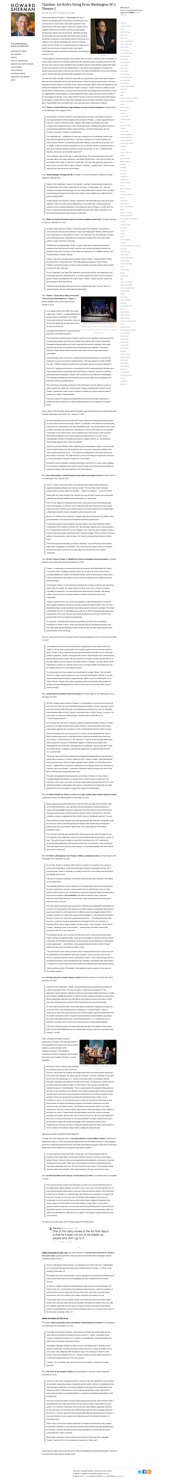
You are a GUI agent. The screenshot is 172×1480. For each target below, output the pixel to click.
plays (122, 279)
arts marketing (125, 80)
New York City (125, 252)
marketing (123, 228)
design (122, 155)
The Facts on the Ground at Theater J (61, 1372)
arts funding (124, 65)
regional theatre (125, 327)
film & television (125, 188)
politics (122, 294)
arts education (125, 62)
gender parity (124, 203)
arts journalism (125, 74)
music (122, 237)
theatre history (125, 357)
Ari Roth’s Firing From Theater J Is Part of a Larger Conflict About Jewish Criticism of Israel (81, 795)
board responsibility (126, 101)
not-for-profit (124, 255)
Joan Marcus (120, 1476)
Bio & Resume (16, 54)
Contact (14, 57)
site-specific (124, 339)
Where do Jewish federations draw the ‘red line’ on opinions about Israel (74, 219)
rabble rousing (125, 318)
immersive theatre (126, 212)
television (123, 351)
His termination (70, 895)
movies (122, 234)
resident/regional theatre (128, 330)
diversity (123, 170)
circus (122, 122)
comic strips (124, 131)
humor (122, 209)
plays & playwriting (126, 285)
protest (122, 309)
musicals (123, 243)
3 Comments (62, 13)
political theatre (125, 291)
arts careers (124, 59)
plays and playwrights (127, 288)
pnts (104, 1476)
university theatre (126, 375)
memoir (122, 230)
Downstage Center (18, 73)
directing (123, 164)
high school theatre (126, 206)
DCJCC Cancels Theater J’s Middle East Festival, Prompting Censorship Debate (77, 559)
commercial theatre (126, 134)
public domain (124, 312)
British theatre (124, 107)
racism (122, 324)
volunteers (123, 381)
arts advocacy (125, 56)
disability (123, 167)
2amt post (123, 23)
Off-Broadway (125, 261)
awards (122, 92)
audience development (127, 86)
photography (124, 276)
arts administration (126, 53)
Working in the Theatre (20, 77)
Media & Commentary (19, 61)
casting (122, 113)
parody (122, 273)
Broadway (123, 110)
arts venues (124, 83)
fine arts (123, 191)
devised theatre (125, 158)
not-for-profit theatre (126, 258)
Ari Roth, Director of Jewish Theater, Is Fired (63, 977)
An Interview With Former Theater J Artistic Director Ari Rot (69, 1176)
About (13, 80)
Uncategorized (125, 372)
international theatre (126, 215)
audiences (123, 89)
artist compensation (126, 41)
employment (124, 176)
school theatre (125, 333)
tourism (122, 369)
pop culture (124, 297)
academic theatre (126, 26)
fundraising (124, 200)
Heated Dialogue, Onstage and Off (59, 175)
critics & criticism (125, 152)
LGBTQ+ (123, 221)
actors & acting (125, 32)
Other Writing (16, 70)
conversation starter (127, 143)
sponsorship (124, 345)
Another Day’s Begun (19, 51)
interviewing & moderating (128, 219)
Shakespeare (124, 336)
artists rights (124, 47)
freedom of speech (126, 194)
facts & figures (125, 182)
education (123, 173)
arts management (126, 77)
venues (122, 378)
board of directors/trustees (129, 98)
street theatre (124, 348)
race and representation (128, 321)
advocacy (123, 38)
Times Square (125, 366)
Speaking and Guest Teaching (22, 64)
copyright (123, 146)
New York (123, 249)
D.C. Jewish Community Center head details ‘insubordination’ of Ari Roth (74, 1323)
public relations (125, 315)
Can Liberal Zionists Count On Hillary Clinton (88, 1139)
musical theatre (125, 239)
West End (123, 384)
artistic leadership (126, 44)
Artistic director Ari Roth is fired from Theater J (65, 694)
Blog (121, 95)
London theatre (125, 224)
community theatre (126, 137)
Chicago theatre (125, 119)
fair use (122, 185)
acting (122, 29)
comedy (123, 128)
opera (122, 267)
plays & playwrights (126, 282)
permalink (71, 13)
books (122, 104)
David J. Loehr (84, 1476)
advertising (124, 35)
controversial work (126, 140)
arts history (124, 68)
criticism (123, 149)
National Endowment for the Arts (130, 246)
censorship (124, 116)
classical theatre (125, 125)
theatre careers (125, 354)
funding (122, 197)
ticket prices (124, 360)
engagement (124, 179)
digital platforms (125, 161)
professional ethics (126, 306)
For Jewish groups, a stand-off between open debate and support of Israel (75, 475)
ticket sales (124, 363)
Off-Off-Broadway (126, 264)
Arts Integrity (16, 67)
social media (124, 342)
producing (123, 303)
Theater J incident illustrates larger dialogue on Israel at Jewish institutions (75, 107)
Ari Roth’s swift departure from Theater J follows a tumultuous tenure (73, 856)
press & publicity (125, 300)
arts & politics (124, 50)
